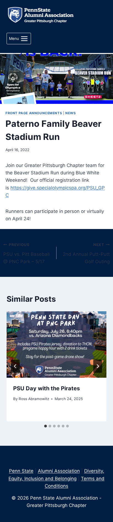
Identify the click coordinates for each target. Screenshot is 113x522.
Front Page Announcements (33, 113)
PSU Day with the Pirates (46, 388)
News (70, 113)
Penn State (21, 471)
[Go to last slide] (15, 366)
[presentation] (56, 344)
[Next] (97, 366)
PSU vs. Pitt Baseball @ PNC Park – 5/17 (26, 253)
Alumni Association (59, 471)
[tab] (45, 426)
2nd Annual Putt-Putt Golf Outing (86, 253)
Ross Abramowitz (34, 399)
